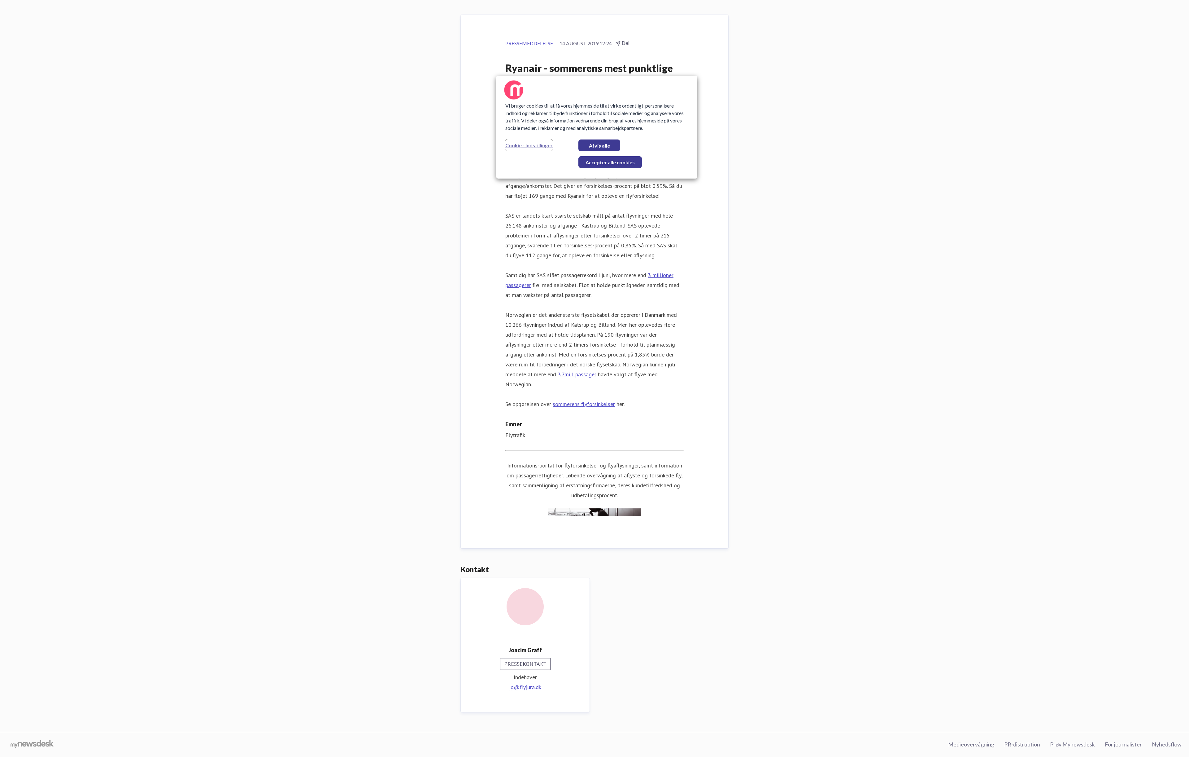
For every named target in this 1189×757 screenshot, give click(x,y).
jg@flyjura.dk (525, 687)
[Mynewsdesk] (32, 745)
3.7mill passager (577, 374)
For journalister (1123, 744)
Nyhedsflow (1167, 744)
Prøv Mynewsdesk (1072, 744)
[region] (596, 127)
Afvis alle (599, 145)
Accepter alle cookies (610, 162)
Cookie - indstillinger (529, 145)
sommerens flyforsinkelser (584, 404)
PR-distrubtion (1022, 744)
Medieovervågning (971, 744)
